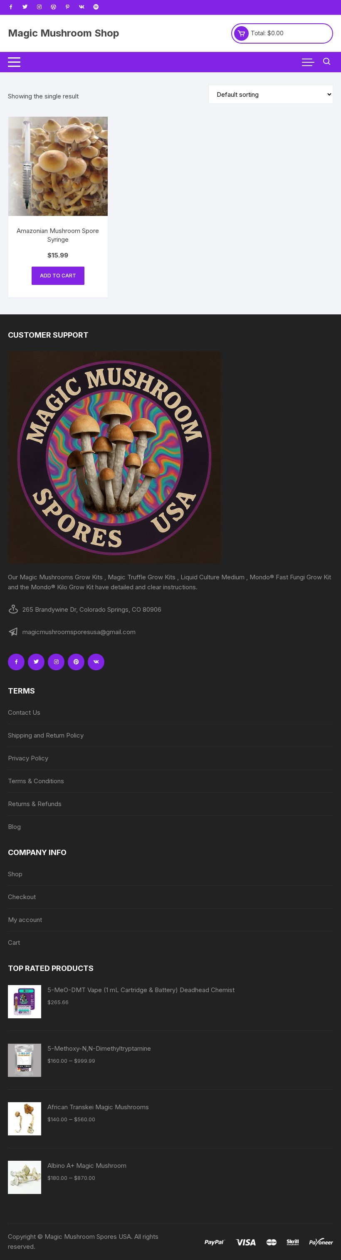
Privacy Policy (28, 758)
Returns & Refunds (35, 804)
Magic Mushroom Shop (63, 33)
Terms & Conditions (36, 781)
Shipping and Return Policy (46, 735)
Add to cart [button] (58, 275)
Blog (14, 827)
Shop (15, 874)
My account (25, 920)
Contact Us (24, 712)
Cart (14, 942)
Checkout (22, 897)
